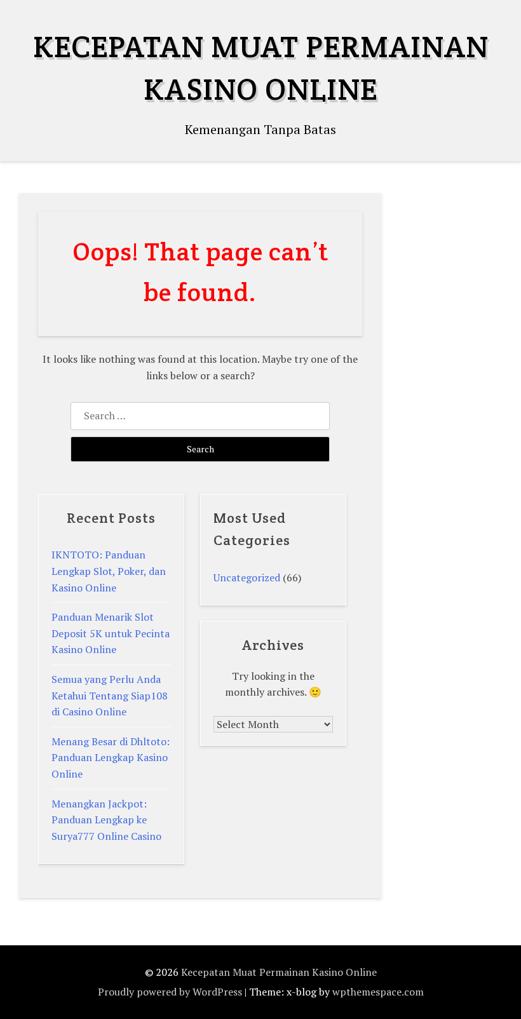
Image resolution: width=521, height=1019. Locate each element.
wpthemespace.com (378, 992)
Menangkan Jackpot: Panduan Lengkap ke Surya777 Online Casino (106, 820)
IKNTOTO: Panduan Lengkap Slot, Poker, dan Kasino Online (108, 571)
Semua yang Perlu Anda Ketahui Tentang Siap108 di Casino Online (109, 695)
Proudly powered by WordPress (170, 992)
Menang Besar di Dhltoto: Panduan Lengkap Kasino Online (110, 757)
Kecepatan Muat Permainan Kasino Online (279, 972)
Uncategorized (246, 577)
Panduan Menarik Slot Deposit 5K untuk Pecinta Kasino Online (110, 633)
